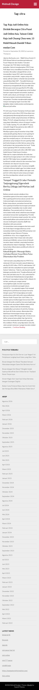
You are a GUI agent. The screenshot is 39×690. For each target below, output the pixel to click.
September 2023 (8, 551)
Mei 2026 (5, 406)
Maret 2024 (6, 523)
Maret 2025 (6, 469)
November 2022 (8, 596)
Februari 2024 (7, 528)
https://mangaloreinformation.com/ (15, 671)
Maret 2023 (6, 578)
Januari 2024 (7, 532)
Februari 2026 (7, 419)
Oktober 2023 (7, 546)
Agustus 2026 (7, 401)
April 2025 (6, 465)
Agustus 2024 (7, 501)
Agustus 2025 (7, 447)
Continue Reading (19, 327)
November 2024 (8, 487)
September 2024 (8, 496)
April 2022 (6, 614)
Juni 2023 (5, 564)
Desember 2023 (8, 537)
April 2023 (6, 573)
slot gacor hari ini (8, 650)
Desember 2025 (8, 428)
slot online (6, 655)
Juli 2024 (5, 505)
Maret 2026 (6, 415)
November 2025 (8, 433)
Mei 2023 (5, 569)
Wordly (29, 685)
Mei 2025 (5, 460)
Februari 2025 (7, 474)
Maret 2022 (6, 618)
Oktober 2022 (7, 600)
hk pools (5, 640)
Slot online (6, 676)
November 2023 (8, 542)
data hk (4, 645)
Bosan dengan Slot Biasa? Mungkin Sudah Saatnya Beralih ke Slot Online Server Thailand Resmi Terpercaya (19, 371)
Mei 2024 (5, 514)
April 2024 (6, 519)
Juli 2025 (5, 451)
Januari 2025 (7, 478)
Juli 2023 (5, 560)
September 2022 (8, 605)
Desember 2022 (8, 591)
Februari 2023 (7, 582)
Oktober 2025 (7, 437)
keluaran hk (6, 635)
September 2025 (8, 442)
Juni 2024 (5, 510)
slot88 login (6, 665)
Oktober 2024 (7, 492)
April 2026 (6, 410)
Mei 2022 (5, 609)
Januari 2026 (7, 424)
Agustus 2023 (7, 555)
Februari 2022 (7, 623)
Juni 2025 (5, 456)
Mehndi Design (10, 4)
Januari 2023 (7, 587)
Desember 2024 (8, 483)
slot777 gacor (7, 660)
